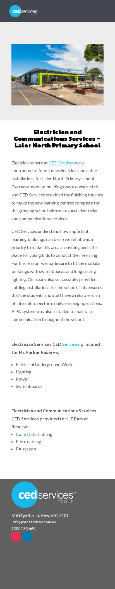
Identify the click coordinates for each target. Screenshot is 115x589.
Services (71, 344)
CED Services (61, 162)
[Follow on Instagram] (15, 536)
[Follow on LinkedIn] (27, 536)
